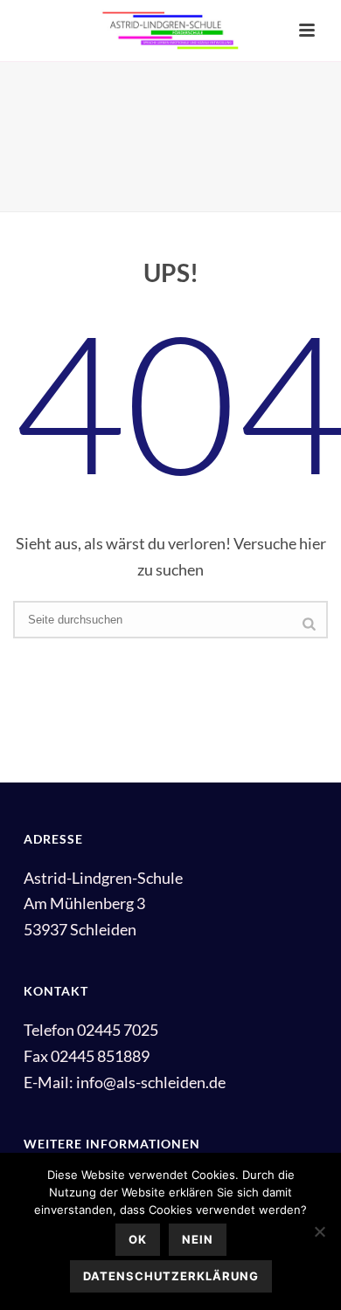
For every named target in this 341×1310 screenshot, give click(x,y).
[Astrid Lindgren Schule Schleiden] (170, 30)
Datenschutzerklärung (171, 1276)
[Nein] (319, 1231)
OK (138, 1239)
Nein (197, 1239)
